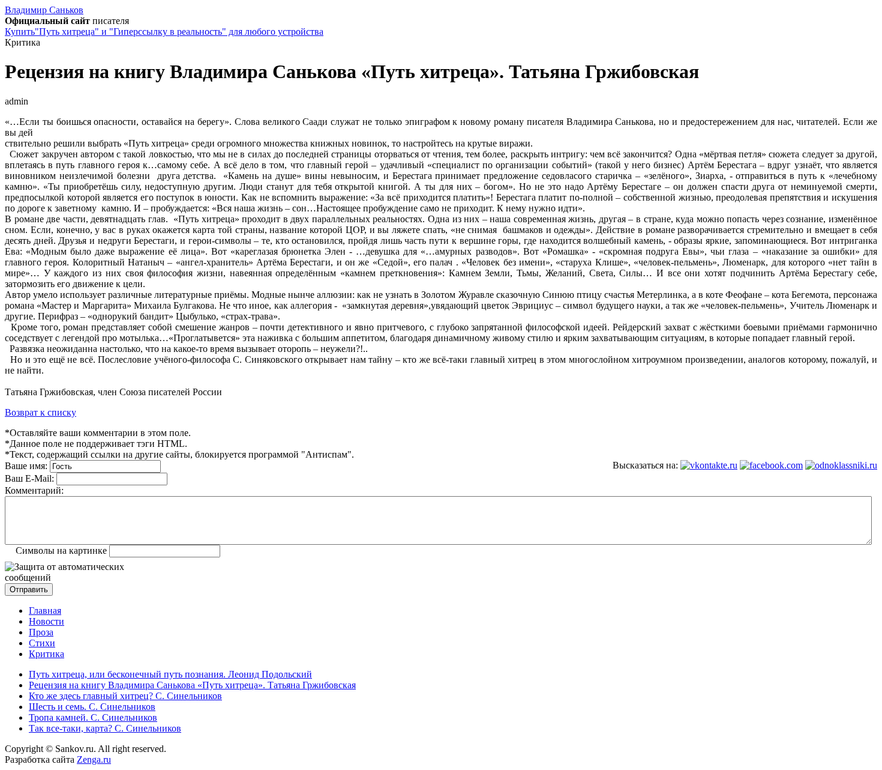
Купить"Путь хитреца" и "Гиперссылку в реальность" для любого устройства (164, 31)
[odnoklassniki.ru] (841, 465)
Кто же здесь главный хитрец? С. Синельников (125, 696)
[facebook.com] (771, 465)
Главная (45, 610)
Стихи (42, 643)
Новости (46, 621)
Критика (46, 654)
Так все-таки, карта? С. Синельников (105, 728)
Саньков (44, 10)
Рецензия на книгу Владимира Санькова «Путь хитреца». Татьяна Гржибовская (192, 685)
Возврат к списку (40, 412)
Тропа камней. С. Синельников (93, 717)
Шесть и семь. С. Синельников (92, 707)
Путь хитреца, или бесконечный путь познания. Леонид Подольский (170, 674)
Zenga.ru (94, 759)
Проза (41, 632)
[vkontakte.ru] (708, 465)
